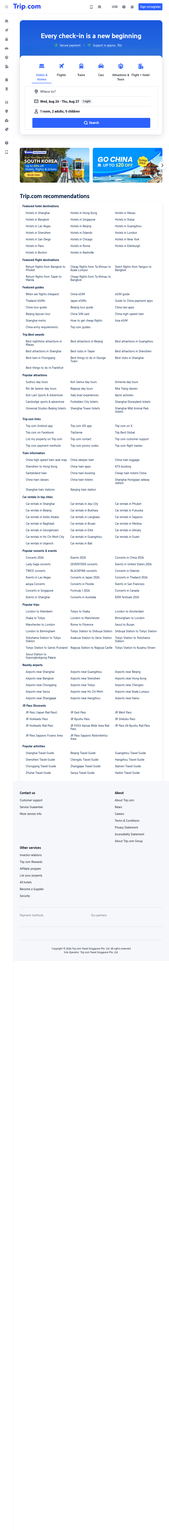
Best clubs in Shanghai (129, 358)
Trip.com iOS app (81, 426)
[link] (91, 6)
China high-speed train (129, 314)
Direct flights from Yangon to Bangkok (133, 268)
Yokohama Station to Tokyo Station (43, 639)
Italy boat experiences (84, 395)
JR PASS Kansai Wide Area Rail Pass (89, 727)
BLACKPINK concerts (83, 570)
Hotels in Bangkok (37, 219)
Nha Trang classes (126, 388)
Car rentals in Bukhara (84, 510)
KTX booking (123, 466)
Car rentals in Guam (127, 536)
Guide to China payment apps (134, 300)
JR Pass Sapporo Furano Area (44, 735)
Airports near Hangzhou (85, 698)
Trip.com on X (123, 426)
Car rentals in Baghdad (40, 523)
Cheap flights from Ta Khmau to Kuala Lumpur (90, 268)
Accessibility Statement (129, 834)
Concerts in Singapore (39, 590)
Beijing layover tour (38, 314)
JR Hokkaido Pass (37, 719)
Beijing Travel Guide (83, 753)
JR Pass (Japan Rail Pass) (41, 712)
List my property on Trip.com (44, 439)
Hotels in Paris (35, 246)
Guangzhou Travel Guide (130, 753)
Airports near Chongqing (41, 685)
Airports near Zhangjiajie (41, 698)
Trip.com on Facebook (40, 432)
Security (25, 896)
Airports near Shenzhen (85, 678)
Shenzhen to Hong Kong (41, 466)
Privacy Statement (126, 827)
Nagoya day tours (81, 388)
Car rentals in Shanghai (40, 503)
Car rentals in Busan (82, 523)
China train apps (80, 466)
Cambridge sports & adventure (45, 401)
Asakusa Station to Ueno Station (91, 637)
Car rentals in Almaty (128, 530)
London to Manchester (85, 618)
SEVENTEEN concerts (83, 564)
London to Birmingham (40, 631)
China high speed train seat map (46, 460)
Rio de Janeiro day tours (41, 388)
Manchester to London (40, 624)
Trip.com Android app (39, 426)
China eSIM (77, 294)
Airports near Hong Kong (130, 678)
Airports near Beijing (128, 671)
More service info (31, 814)
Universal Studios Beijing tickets (46, 408)
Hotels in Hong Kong (83, 213)
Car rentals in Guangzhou (86, 536)
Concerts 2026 (35, 557)
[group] (67, 45)
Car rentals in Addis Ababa (42, 517)
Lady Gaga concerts (38, 564)
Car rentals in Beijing (39, 510)
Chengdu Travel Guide (84, 759)
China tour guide (36, 307)
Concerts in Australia (83, 597)
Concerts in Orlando (127, 570)
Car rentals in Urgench (39, 543)
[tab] (41, 71)
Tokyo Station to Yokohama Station (132, 639)
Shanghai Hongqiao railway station (132, 481)
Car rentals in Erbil (81, 530)
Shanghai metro (36, 320)
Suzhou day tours (37, 382)
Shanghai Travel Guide (40, 753)
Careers (119, 814)
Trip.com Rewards (31, 862)
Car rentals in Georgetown (42, 530)
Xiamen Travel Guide (128, 766)
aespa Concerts (35, 584)
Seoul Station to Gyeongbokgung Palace (41, 656)
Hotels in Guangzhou (128, 226)
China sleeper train (82, 460)
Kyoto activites (124, 395)
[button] (6, 7)
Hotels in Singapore (82, 219)
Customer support (31, 800)
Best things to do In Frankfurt (44, 367)
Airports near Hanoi (127, 698)
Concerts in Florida (82, 584)
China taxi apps (124, 307)
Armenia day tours (126, 382)
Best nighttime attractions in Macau (44, 343)
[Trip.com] (27, 7)
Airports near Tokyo (82, 685)
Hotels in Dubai (124, 219)
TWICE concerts (35, 570)
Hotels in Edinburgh (127, 246)
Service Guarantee (31, 807)
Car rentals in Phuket (128, 503)
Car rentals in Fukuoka (129, 510)
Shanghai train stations (40, 489)
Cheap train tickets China (130, 473)
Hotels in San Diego (38, 239)
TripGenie (76, 432)
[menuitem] (6, 21)
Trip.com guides (80, 327)
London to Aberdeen (39, 611)
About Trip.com (124, 800)
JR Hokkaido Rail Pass (39, 725)
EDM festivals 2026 (127, 597)
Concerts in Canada (127, 590)
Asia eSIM (121, 320)
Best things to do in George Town (88, 359)
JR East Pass (78, 712)
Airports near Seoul (38, 691)
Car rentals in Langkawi (85, 517)
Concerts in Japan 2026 (85, 577)
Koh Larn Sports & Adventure (44, 395)
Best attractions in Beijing (86, 341)
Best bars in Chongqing (40, 358)
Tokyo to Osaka (80, 611)
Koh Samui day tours (83, 382)
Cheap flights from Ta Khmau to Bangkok (90, 278)
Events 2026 (78, 557)
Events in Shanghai (38, 597)
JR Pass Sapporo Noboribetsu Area (89, 737)
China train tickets (81, 479)
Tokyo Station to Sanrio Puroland (47, 647)
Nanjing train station (83, 489)
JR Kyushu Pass (80, 719)
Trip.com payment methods (43, 445)
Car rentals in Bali (81, 543)
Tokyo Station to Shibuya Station (91, 631)
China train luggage (127, 460)
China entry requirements (42, 327)
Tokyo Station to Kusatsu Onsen (135, 647)
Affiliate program (30, 868)
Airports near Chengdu (129, 685)
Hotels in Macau (125, 213)
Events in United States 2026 (133, 564)
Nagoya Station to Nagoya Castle (91, 647)
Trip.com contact (80, 439)
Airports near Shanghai (40, 671)
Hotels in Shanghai (38, 213)
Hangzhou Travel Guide (129, 759)
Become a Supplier (32, 889)
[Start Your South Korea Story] (54, 165)
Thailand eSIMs (35, 300)
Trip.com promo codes (84, 445)
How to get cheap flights (86, 320)
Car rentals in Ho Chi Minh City (45, 536)
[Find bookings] (132, 7)
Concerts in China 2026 (129, 557)
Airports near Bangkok (40, 678)
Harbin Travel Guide (127, 772)
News (118, 807)
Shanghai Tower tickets (85, 408)
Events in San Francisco (129, 584)
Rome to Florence (81, 624)
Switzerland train (36, 473)
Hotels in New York (127, 239)
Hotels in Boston (36, 252)
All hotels (26, 882)
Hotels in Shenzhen (38, 232)
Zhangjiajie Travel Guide (85, 766)
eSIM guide (122, 294)
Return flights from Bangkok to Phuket (45, 268)
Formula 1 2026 (80, 590)
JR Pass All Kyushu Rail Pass (132, 725)
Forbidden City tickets (84, 401)
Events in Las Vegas (38, 577)
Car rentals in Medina (128, 523)
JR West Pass (123, 712)
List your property (31, 875)
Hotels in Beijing (80, 226)
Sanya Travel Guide (82, 772)
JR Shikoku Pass (125, 719)
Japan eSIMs (78, 300)
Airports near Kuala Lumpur (132, 691)
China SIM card (79, 314)
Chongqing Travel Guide (41, 766)
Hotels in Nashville (82, 252)
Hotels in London (126, 232)
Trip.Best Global (125, 432)
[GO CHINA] (127, 165)
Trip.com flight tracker (128, 445)
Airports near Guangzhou (86, 671)
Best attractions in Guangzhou (134, 341)
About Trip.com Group (129, 841)
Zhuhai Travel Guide (38, 772)
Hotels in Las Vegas (38, 226)
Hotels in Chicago (81, 239)
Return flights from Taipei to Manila (44, 278)
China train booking (82, 473)
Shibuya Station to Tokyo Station (136, 631)
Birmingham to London (129, 618)
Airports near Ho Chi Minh (86, 691)
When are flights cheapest (42, 294)
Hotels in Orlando (81, 232)
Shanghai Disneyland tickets (132, 401)
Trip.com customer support (132, 439)
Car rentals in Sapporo (129, 517)
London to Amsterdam (129, 611)
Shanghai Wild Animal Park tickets (132, 410)
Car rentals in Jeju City (84, 503)
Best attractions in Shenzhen (133, 351)
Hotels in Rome (80, 246)
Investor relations (31, 855)
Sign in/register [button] (150, 6)
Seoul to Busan (124, 624)
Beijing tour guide (81, 307)
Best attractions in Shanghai (43, 351)
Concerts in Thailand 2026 (131, 577)
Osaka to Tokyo (35, 618)
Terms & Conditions (127, 820)
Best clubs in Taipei (82, 351)
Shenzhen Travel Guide (40, 759)
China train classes (37, 479)
